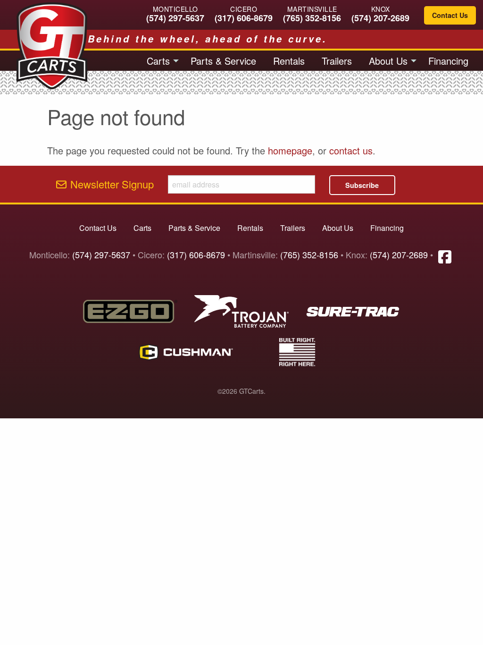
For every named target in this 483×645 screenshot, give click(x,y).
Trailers (337, 61)
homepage (290, 150)
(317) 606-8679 (244, 18)
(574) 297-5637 (175, 18)
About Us (388, 61)
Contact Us (450, 15)
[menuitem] (160, 60)
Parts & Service (223, 61)
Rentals (289, 61)
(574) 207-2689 (380, 18)
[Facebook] (444, 256)
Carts (158, 61)
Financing (448, 61)
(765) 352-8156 (312, 18)
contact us (351, 150)
